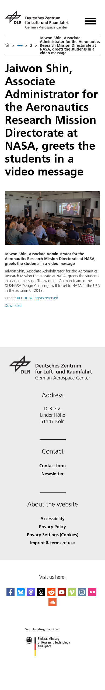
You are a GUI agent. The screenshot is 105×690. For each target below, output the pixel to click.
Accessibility (52, 518)
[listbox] (20, 45)
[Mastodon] (31, 594)
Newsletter (52, 473)
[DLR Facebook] (10, 594)
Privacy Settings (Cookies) (52, 534)
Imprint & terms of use (52, 542)
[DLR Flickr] (92, 594)
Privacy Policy (52, 526)
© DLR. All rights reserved (37, 298)
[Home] (7, 45)
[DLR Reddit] (51, 594)
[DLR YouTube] (62, 594)
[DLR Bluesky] (21, 594)
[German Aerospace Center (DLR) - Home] (39, 19)
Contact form (52, 465)
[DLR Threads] (41, 594)
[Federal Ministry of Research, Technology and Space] (52, 661)
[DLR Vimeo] (72, 594)
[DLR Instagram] (82, 594)
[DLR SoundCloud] (52, 604)
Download (13, 305)
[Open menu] (90, 19)
